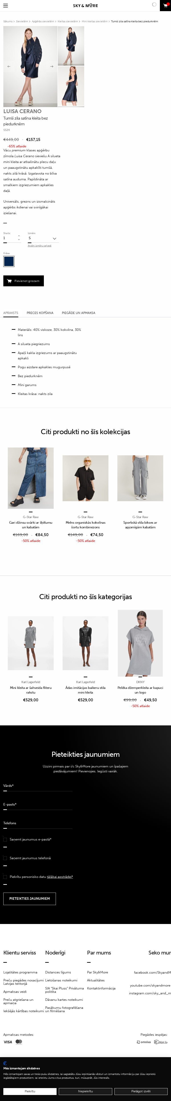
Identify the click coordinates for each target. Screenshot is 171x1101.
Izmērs (31, 233)
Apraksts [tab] (10, 313)
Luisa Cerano (22, 111)
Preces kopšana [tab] (40, 313)
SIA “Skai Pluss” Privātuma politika (64, 990)
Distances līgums (58, 972)
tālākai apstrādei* (60, 877)
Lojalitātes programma (20, 972)
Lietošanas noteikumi (61, 980)
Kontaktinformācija (101, 988)
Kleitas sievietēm (68, 21)
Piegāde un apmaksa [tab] (78, 313)
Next (51, 66)
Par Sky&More (97, 972)
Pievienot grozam (26, 281)
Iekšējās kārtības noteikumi (23, 1011)
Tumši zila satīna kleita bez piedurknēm (134, 21)
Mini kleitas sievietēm (95, 21)
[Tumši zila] (8, 261)
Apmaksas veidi (14, 992)
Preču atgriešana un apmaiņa (18, 1001)
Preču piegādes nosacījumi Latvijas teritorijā (23, 982)
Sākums (7, 21)
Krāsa (6, 253)
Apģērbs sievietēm (43, 21)
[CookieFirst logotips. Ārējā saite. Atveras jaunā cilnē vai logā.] (5, 1063)
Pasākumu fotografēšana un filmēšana (64, 1009)
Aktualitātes (96, 980)
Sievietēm (22, 21)
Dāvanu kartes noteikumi (64, 1000)
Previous (8, 66)
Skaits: (7, 233)
